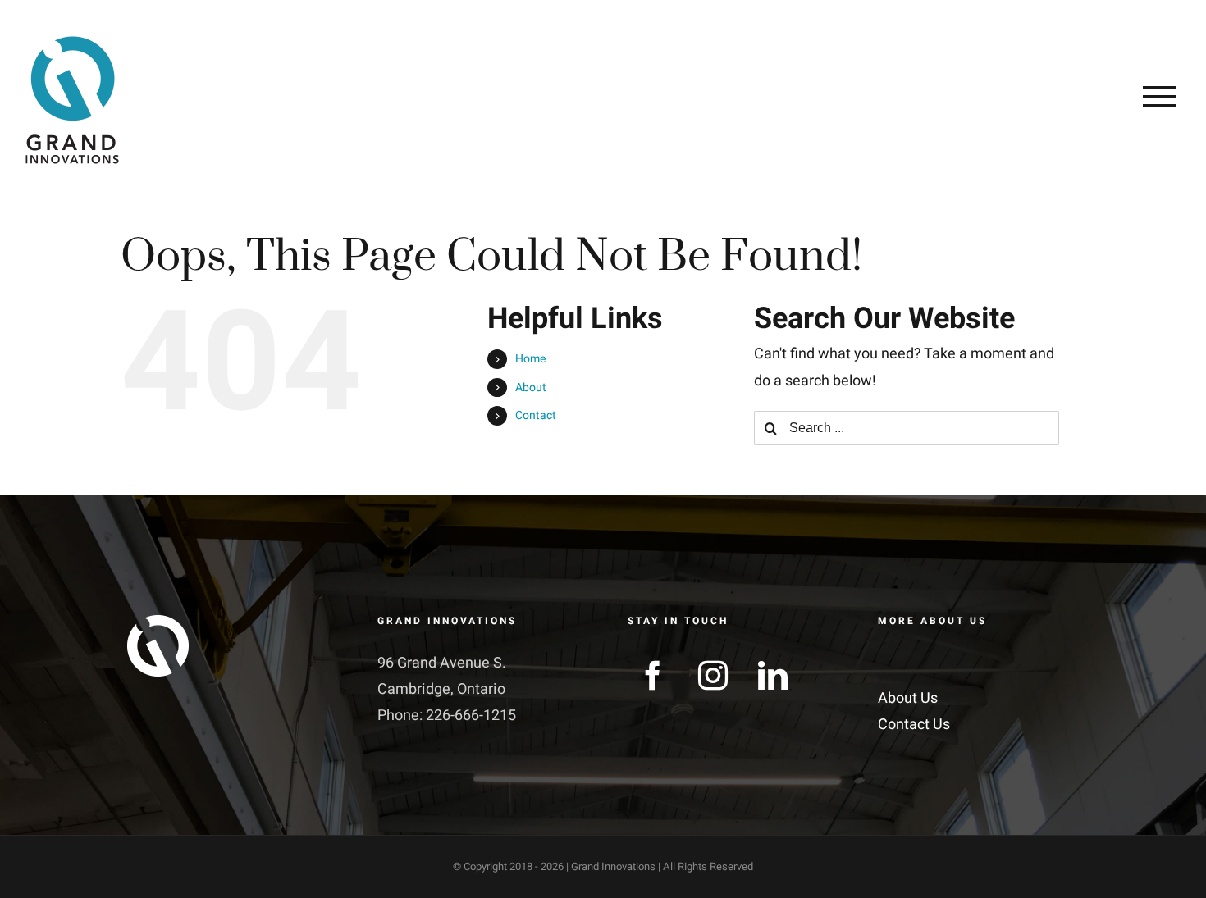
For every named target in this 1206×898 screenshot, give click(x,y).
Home (530, 358)
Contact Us (914, 724)
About (530, 387)
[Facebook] (653, 675)
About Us (908, 698)
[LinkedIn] (772, 675)
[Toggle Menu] (1159, 96)
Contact (535, 415)
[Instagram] (713, 675)
